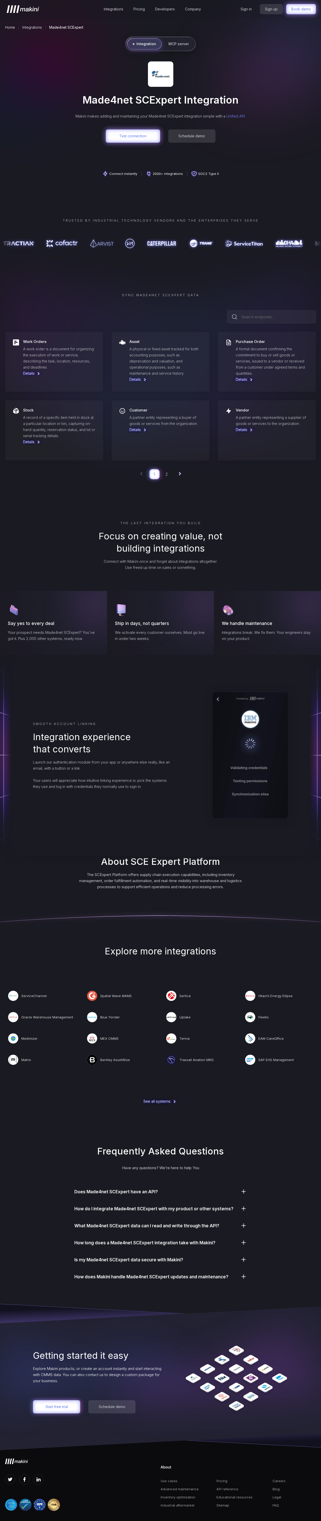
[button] (113, 9)
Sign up (271, 9)
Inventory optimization (178, 1497)
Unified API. (236, 116)
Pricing (139, 9)
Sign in (246, 9)
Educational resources (234, 1497)
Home (10, 27)
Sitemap (222, 1505)
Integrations (113, 9)
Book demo (301, 9)
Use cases (169, 1481)
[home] (23, 9)
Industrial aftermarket (177, 1505)
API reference (227, 1489)
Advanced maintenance (180, 1489)
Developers (165, 9)
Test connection (132, 136)
